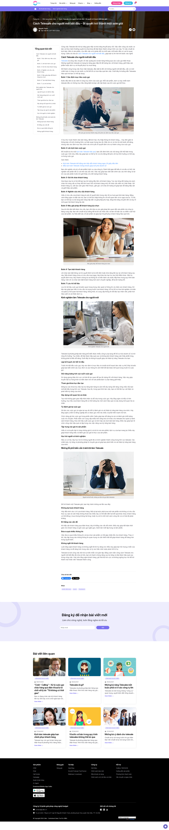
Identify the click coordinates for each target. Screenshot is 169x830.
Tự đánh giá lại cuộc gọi (44, 107)
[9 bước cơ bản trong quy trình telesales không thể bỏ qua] (84, 716)
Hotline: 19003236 (122, 768)
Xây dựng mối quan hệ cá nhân (46, 103)
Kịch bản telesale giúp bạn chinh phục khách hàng (46, 735)
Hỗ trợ (118, 765)
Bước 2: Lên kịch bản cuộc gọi (46, 63)
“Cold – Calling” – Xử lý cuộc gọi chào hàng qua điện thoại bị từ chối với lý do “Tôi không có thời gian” (49, 689)
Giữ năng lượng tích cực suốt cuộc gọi (46, 96)
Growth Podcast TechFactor (77, 771)
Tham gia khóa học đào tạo (45, 100)
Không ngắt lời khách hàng (45, 131)
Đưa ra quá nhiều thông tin (45, 128)
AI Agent (36, 783)
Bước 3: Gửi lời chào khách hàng (47, 67)
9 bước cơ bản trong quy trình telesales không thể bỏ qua (84, 735)
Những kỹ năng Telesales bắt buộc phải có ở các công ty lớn (119, 686)
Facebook (67, 578)
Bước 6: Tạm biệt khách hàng (46, 80)
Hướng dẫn (97, 3)
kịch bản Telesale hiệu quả (86, 152)
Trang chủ (53, 3)
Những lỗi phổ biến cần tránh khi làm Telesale (45, 118)
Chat (34, 771)
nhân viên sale (66, 589)
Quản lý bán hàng (38, 780)
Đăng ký (128, 3)
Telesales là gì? (77, 685)
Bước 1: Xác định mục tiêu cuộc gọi (46, 59)
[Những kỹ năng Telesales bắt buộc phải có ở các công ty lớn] (119, 667)
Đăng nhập (117, 3)
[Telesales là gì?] (84, 667)
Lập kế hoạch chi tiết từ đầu (45, 92)
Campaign (36, 777)
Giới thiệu (94, 768)
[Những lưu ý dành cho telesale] (119, 716)
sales (75, 589)
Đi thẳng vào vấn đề (43, 125)
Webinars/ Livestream (75, 774)
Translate (131, 819)
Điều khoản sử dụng (97, 774)
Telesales (64, 61)
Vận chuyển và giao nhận (124, 777)
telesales (82, 589)
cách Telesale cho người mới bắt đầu (91, 53)
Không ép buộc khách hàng (45, 121)
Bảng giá (72, 3)
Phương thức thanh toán (124, 774)
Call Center (36, 774)
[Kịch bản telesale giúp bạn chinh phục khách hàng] (49, 716)
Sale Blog (71, 768)
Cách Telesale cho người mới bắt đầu (46, 55)
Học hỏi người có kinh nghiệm (46, 113)
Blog (88, 3)
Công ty (80, 3)
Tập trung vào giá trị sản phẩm (46, 110)
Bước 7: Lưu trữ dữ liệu (44, 83)
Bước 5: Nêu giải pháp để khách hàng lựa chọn (46, 76)
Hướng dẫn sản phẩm (123, 771)
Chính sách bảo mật (97, 771)
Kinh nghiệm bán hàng (60, 9)
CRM (34, 768)
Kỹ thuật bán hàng (44, 9)
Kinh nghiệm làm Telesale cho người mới (45, 88)
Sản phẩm (62, 3)
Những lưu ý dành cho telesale (119, 734)
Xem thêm (37, 701)
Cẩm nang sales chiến (49, 19)
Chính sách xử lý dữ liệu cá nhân (101, 777)
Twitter (77, 578)
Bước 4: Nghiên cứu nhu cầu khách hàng (45, 71)
